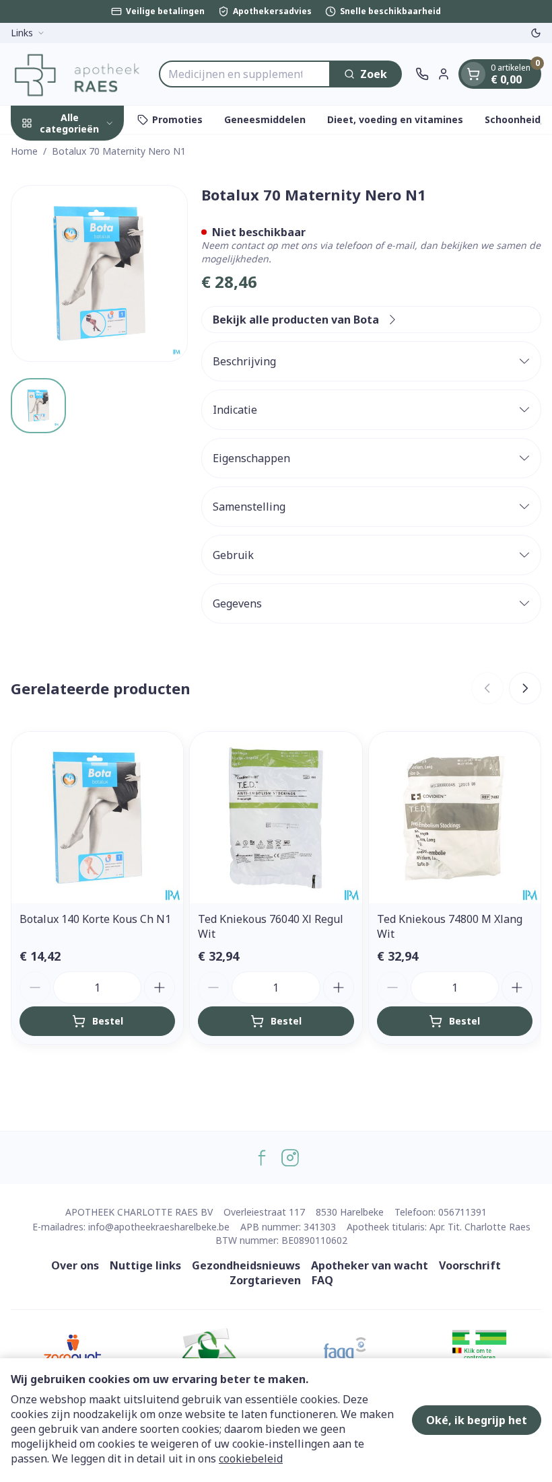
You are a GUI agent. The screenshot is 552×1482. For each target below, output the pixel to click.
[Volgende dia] (525, 688)
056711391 (462, 1212)
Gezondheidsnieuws (246, 1265)
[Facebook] (262, 1158)
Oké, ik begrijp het (476, 1420)
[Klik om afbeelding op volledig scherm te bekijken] (99, 273)
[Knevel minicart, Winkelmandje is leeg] (473, 74)
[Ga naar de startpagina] (78, 74)
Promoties (177, 119)
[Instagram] (290, 1158)
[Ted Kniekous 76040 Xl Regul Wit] (275, 817)
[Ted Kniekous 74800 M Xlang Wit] (455, 817)
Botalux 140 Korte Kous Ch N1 (95, 919)
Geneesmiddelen (265, 119)
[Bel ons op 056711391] (422, 74)
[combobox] (245, 74)
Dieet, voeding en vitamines (395, 119)
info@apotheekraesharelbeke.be (159, 1226)
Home (24, 151)
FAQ (322, 1280)
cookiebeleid (251, 1458)
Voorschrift (470, 1265)
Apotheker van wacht (369, 1265)
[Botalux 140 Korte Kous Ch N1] (97, 817)
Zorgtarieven (265, 1280)
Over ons (75, 1265)
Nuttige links (145, 1265)
